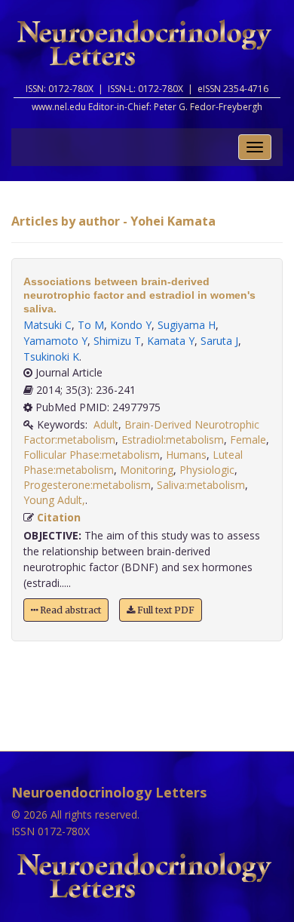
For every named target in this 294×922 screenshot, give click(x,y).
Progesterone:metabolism (87, 485)
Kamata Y (170, 340)
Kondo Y (131, 325)
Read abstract (69, 610)
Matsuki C (47, 325)
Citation (59, 517)
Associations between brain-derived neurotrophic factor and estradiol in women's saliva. (139, 295)
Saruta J (219, 340)
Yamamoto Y (55, 340)
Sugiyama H (187, 325)
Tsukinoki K (51, 356)
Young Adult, (54, 500)
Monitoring (146, 470)
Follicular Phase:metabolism (91, 454)
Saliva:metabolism (201, 485)
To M (91, 325)
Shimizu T (117, 340)
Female (248, 439)
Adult (105, 424)
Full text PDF (164, 610)
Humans (186, 454)
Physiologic (206, 470)
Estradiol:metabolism (172, 439)
